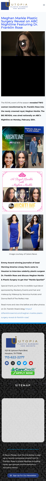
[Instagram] (13, 363)
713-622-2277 (14, 357)
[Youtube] (31, 363)
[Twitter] (25, 363)
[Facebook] (7, 363)
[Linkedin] (19, 363)
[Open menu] (44, 5)
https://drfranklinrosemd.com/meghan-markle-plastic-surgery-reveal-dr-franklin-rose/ (22, 313)
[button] (23, 391)
